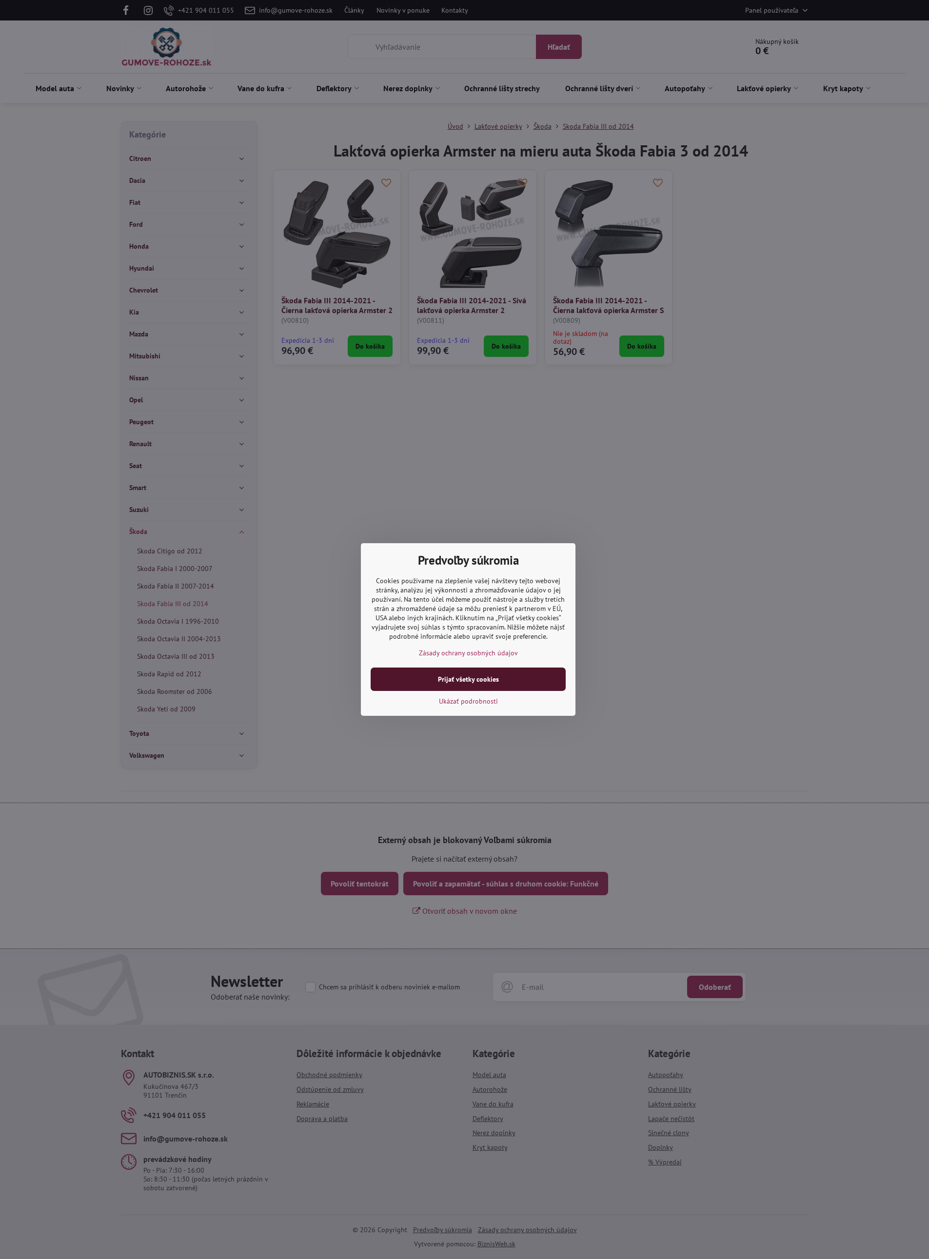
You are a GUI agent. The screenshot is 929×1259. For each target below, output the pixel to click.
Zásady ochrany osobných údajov (468, 653)
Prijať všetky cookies (468, 679)
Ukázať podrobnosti (468, 701)
